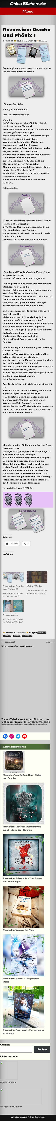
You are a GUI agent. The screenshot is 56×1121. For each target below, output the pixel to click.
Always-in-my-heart (11, 1106)
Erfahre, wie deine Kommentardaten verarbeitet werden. (25, 723)
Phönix (16, 636)
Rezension (21, 633)
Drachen (42, 633)
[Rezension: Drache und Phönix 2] (13, 577)
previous (8, 641)
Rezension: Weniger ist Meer (19, 930)
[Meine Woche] (37, 577)
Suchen (5, 1044)
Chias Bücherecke (28, 3)
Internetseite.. (10, 188)
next (50, 641)
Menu (28, 11)
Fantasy (7, 636)
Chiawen (43, 41)
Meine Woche (34, 586)
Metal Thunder (8, 1082)
